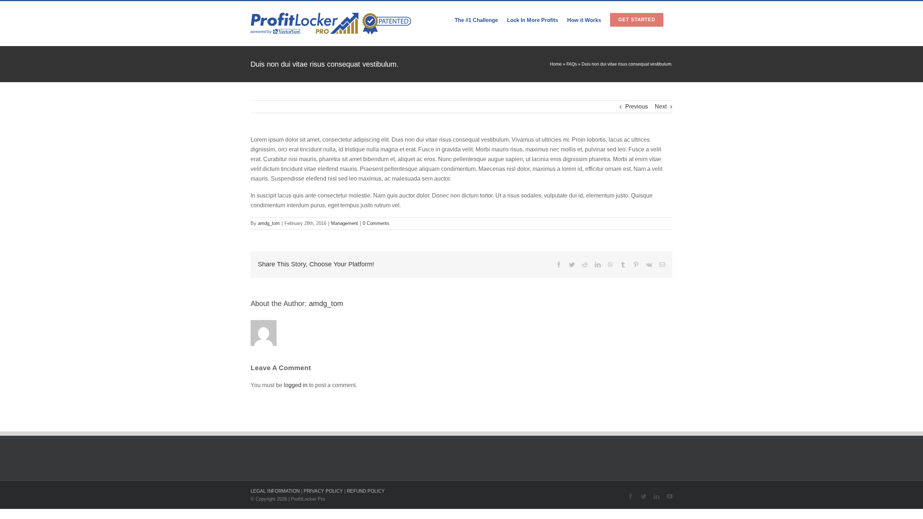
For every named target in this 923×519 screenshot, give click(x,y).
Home (556, 64)
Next (661, 106)
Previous (636, 106)
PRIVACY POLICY (323, 491)
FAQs (571, 64)
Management (344, 223)
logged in (296, 385)
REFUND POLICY (366, 491)
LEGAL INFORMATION (275, 491)
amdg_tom (269, 223)
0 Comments (376, 223)
